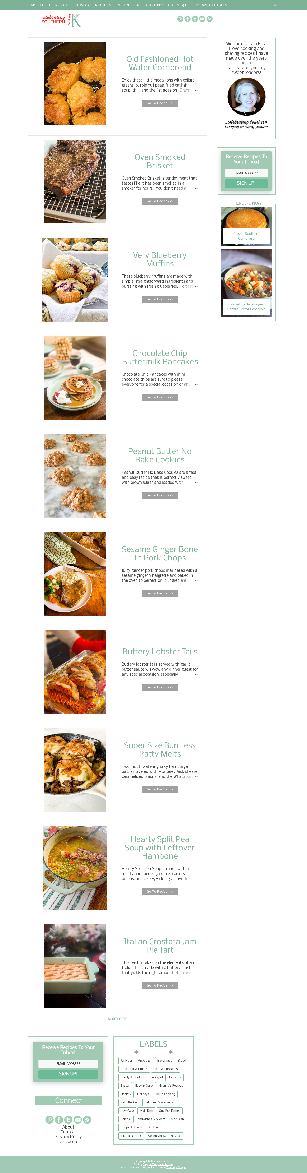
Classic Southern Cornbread (246, 236)
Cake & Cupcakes (166, 1069)
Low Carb (127, 1111)
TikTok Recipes (131, 1136)
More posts (117, 1019)
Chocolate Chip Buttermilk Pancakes (160, 358)
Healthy (126, 1094)
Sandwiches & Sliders (150, 1119)
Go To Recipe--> (160, 103)
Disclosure (68, 1142)
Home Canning (165, 1094)
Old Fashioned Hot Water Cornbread (160, 64)
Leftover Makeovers (159, 1102)
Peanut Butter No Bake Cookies (160, 456)
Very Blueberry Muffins (160, 260)
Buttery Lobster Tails (160, 652)
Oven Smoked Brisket (159, 162)
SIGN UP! (246, 183)
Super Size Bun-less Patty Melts (160, 750)
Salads (125, 1119)
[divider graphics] (68, 1103)
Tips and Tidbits (209, 5)
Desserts (175, 1077)
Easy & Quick (144, 1085)
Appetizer (145, 1060)
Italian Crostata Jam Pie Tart (160, 946)
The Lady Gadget (176, 1167)
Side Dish (177, 1119)
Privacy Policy (68, 1137)
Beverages (164, 1060)
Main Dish (146, 1111)
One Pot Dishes (169, 1111)
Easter (125, 1085)
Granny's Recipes (171, 1085)
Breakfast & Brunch (134, 1069)
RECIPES (103, 5)
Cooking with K (162, 1161)
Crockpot (156, 1077)
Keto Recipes (130, 1102)
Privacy (81, 5)
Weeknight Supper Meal (164, 1136)
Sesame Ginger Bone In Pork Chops (160, 554)
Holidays (143, 1094)
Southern (154, 1127)
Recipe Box (127, 5)
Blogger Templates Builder (158, 1164)
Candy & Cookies (133, 1077)
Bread (182, 1060)
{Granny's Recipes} (164, 5)
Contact (58, 5)
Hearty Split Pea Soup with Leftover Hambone (160, 848)
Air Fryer (126, 1060)
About (37, 5)
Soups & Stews (131, 1127)
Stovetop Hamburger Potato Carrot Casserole (246, 307)
